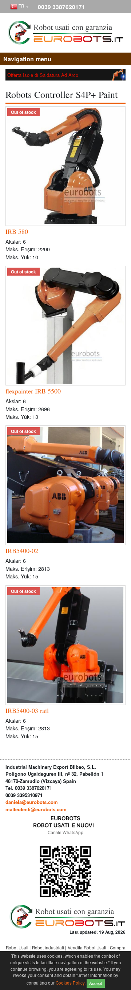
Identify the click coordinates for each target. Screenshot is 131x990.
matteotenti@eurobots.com (36, 809)
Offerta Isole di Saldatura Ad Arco (42, 74)
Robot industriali (48, 947)
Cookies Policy (70, 982)
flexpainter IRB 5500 (33, 391)
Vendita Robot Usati (87, 947)
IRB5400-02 (21, 550)
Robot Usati (17, 947)
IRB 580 (16, 231)
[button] (19, 7)
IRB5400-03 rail (27, 710)
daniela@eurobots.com (31, 802)
